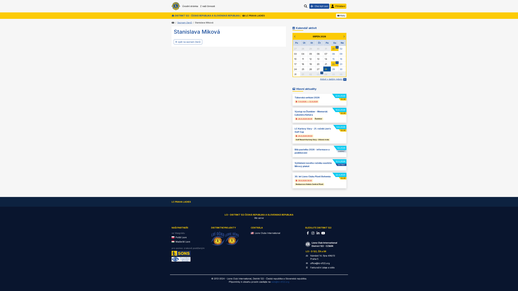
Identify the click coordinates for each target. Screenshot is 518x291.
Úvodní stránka (190, 6)
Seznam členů (184, 22)
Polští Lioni (181, 237)
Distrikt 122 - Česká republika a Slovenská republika (207, 15)
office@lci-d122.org (320, 263)
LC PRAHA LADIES (255, 15)
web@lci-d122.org (280, 281)
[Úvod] (173, 22)
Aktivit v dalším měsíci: (332, 79)
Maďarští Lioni (182, 241)
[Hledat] (306, 6)
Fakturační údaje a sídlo (322, 267)
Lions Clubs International (267, 233)
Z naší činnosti (207, 6)
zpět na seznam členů (189, 42)
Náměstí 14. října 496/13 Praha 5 (322, 257)
